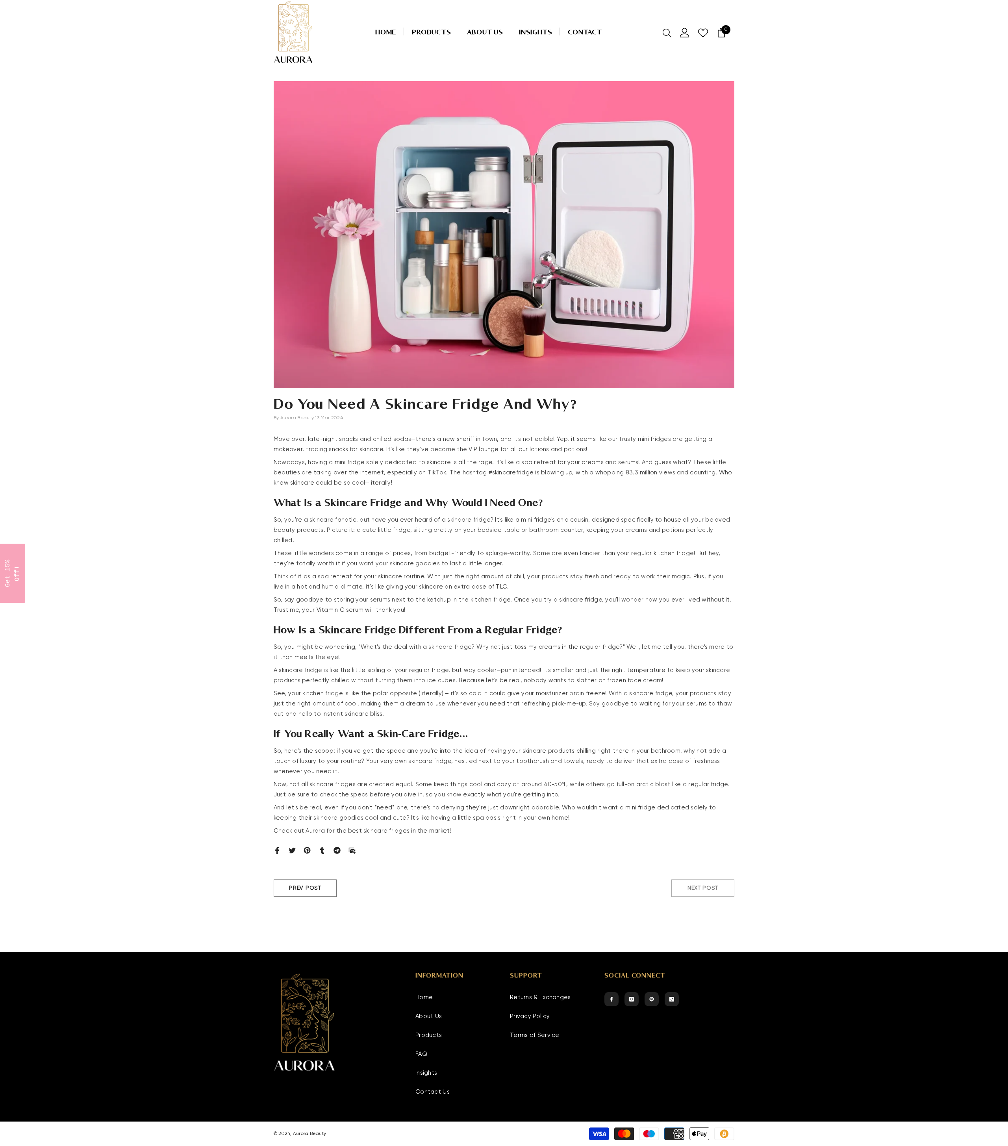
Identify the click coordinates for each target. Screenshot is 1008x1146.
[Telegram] (337, 850)
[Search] (667, 32)
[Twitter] (292, 850)
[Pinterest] (307, 850)
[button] (12, 573)
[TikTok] (672, 999)
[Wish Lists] (703, 33)
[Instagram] (631, 999)
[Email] (352, 850)
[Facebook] (277, 850)
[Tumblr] (322, 850)
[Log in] (685, 32)
